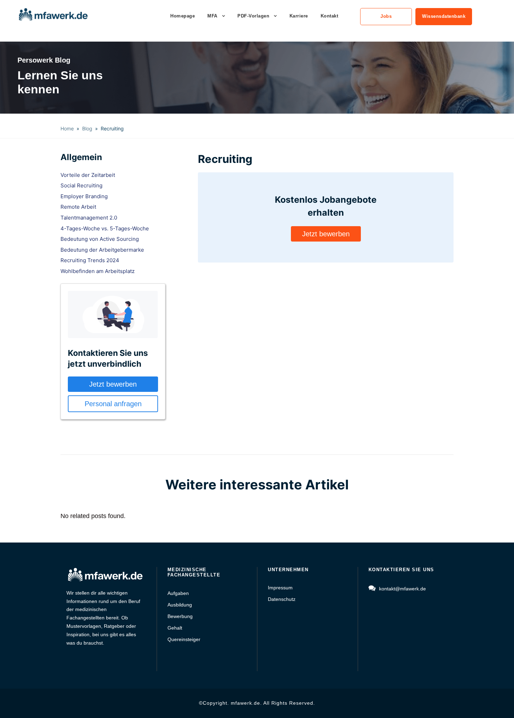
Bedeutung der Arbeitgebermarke (102, 249)
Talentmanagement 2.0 (88, 217)
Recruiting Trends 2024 (89, 260)
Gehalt (174, 628)
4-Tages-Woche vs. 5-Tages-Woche (104, 228)
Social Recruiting (81, 185)
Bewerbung (180, 616)
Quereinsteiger (183, 639)
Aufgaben (178, 593)
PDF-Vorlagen (253, 16)
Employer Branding (84, 196)
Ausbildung (179, 605)
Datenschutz (281, 599)
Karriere (299, 16)
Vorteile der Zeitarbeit (87, 175)
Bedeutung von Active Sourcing (99, 239)
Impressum (280, 587)
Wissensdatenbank (443, 16)
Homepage (182, 16)
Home (67, 128)
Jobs (386, 16)
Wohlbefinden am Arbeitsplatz (97, 271)
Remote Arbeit (78, 206)
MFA (212, 16)
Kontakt (329, 16)
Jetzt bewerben (113, 384)
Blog (87, 128)
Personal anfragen (113, 404)
